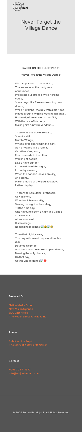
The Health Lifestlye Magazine (27, 316)
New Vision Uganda (21, 308)
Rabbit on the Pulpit (20, 341)
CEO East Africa (18, 312)
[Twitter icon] (43, 418)
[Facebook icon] (38, 418)
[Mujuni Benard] (22, 5)
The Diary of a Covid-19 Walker (28, 344)
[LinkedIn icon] (47, 418)
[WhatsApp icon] (34, 418)
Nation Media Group (21, 305)
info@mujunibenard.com (24, 373)
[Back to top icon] (41, 403)
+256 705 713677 (20, 369)
